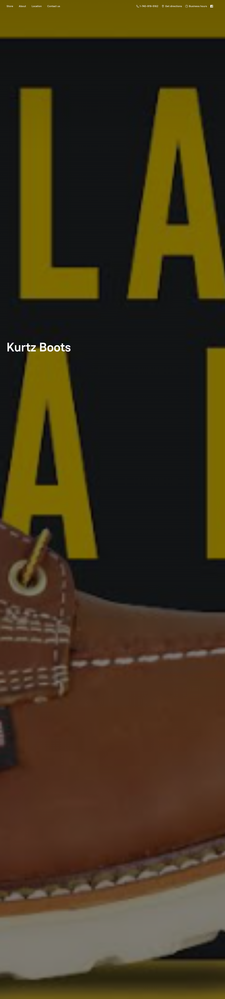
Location (37, 6)
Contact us (53, 6)
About (22, 6)
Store (10, 6)
